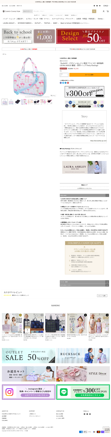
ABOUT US (19, 5)
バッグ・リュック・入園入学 (13, 19)
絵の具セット (74, 15)
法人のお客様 (12, 5)
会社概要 (4, 416)
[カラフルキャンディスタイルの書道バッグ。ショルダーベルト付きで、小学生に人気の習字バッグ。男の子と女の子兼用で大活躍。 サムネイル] (5, 102)
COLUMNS (5, 420)
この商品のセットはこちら (84, 188)
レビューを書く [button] (102, 295)
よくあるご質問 (60, 418)
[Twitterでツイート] (63, 83)
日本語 (105, 6)
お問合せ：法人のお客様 (38, 427)
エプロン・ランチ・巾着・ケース (37, 19)
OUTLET (38, 23)
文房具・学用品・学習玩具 (85, 19)
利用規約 (34, 428)
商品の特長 (63, 195)
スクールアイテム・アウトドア (63, 19)
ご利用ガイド (32, 414)
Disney (100, 19)
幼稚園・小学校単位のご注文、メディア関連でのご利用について (16, 428)
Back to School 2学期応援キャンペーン (74, 23)
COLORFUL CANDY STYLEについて (11, 414)
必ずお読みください (65, 285)
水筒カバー (44, 15)
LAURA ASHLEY (9, 23)
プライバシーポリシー (34, 416)
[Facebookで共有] (61, 83)
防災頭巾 (67, 15)
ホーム (4, 54)
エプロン (51, 15)
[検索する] (94, 11)
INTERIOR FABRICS (25, 23)
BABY (55, 23)
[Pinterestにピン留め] (68, 83)
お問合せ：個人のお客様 (26, 427)
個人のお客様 (5, 5)
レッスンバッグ (59, 15)
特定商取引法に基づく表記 (13, 427)
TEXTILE (47, 23)
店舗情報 (4, 418)
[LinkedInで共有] (65, 83)
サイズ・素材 (64, 282)
